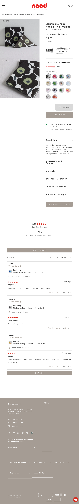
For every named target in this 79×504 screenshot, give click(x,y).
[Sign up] (34, 448)
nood (20, 495)
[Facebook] (9, 432)
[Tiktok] (23, 432)
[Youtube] (14, 432)
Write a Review (43, 250)
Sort (52, 257)
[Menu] (3, 6)
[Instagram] (18, 432)
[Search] (72, 6)
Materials (50, 171)
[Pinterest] (27, 432)
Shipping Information (56, 187)
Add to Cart (59, 115)
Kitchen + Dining (12, 14)
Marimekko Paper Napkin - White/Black (28, 308)
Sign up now (59, 53)
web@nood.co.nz (18, 423)
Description (51, 140)
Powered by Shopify (14, 497)
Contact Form (17, 426)
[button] (75, 499)
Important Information (56, 179)
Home (4, 14)
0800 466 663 (17, 419)
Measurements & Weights (54, 162)
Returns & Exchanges (56, 195)
